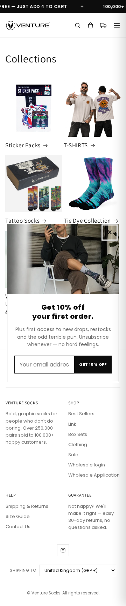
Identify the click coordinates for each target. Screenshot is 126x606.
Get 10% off (92, 364)
